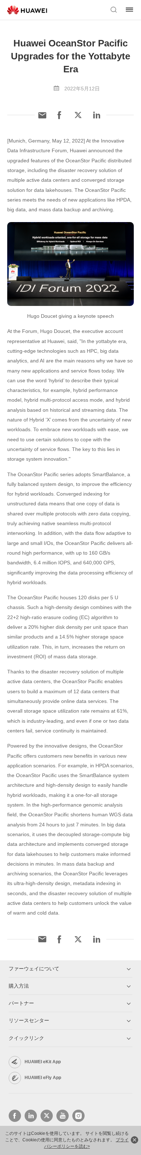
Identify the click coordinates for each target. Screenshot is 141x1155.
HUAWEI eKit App (43, 1061)
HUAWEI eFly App (43, 1077)
